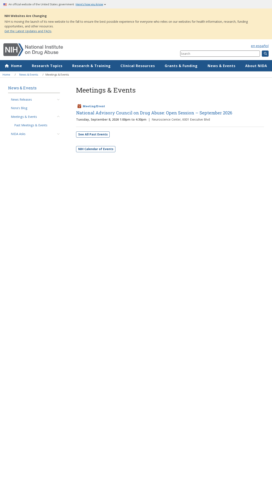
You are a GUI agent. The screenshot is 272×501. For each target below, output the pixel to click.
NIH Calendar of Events (95, 149)
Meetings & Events (24, 117)
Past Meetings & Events (30, 125)
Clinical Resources (137, 65)
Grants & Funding (181, 65)
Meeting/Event (94, 106)
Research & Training (91, 65)
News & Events (221, 65)
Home (16, 65)
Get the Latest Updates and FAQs (27, 31)
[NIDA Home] (77, 49)
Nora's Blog (19, 108)
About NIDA (256, 65)
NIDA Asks (18, 134)
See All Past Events (93, 134)
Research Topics (47, 65)
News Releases (21, 99)
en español (260, 46)
